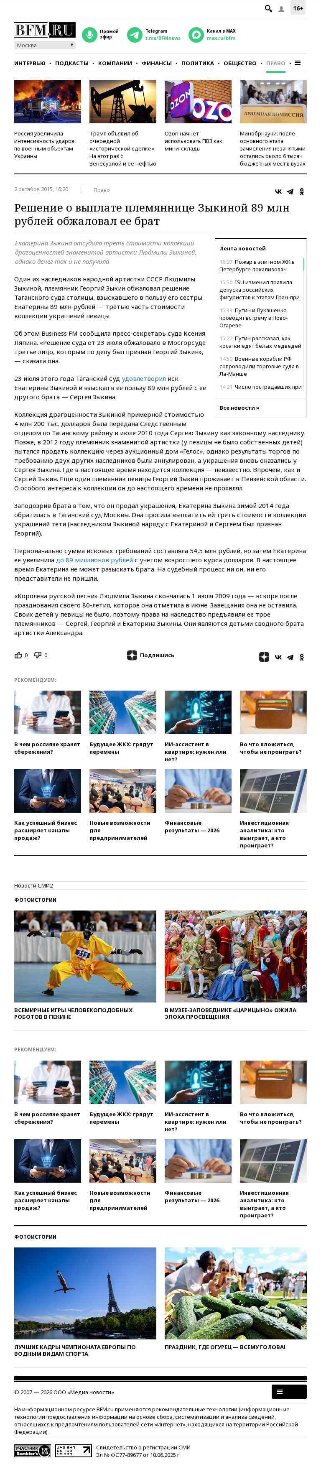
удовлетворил (144, 378)
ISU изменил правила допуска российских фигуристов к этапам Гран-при (259, 289)
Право (275, 63)
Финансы (157, 63)
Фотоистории (35, 899)
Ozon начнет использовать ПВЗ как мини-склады (193, 141)
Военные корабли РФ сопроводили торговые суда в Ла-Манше (259, 366)
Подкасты (72, 63)
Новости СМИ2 (33, 885)
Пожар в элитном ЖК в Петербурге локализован (257, 265)
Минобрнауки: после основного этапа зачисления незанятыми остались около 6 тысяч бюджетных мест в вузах (273, 148)
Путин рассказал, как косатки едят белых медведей (260, 341)
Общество (240, 63)
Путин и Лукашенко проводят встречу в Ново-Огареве (253, 317)
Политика (197, 63)
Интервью (30, 63)
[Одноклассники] (302, 191)
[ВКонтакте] (278, 191)
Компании (115, 63)
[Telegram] (290, 191)
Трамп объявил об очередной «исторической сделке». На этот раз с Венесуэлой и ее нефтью (122, 148)
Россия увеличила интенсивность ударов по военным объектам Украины (44, 145)
